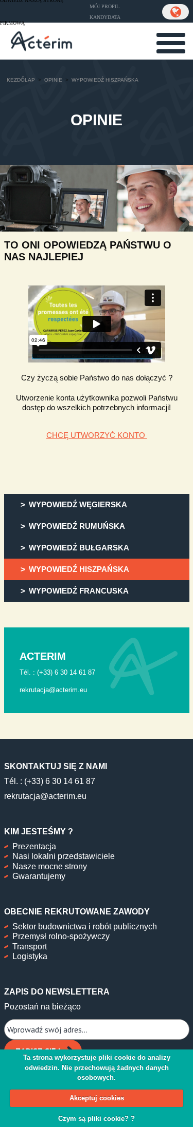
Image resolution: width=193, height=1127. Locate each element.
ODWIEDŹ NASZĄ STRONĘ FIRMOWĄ (31, 12)
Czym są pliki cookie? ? (96, 1118)
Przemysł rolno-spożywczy (61, 936)
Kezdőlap (21, 80)
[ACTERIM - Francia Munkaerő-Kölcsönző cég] (41, 40)
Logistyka (29, 956)
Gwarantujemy (38, 876)
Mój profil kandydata (105, 12)
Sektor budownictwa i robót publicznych (84, 926)
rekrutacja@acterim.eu (45, 796)
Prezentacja (34, 846)
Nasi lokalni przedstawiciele (63, 856)
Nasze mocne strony (49, 866)
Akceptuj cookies (96, 1098)
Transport (29, 946)
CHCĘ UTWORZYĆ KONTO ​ (96, 435)
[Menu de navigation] (170, 43)
